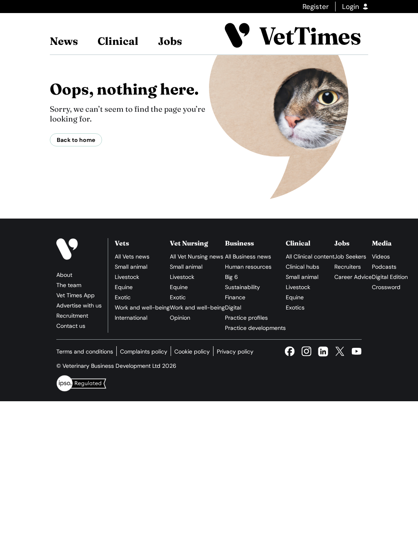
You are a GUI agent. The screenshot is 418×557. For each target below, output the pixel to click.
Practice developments (255, 328)
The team (68, 285)
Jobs (170, 41)
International (131, 317)
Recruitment (72, 315)
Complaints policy (143, 351)
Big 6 (231, 277)
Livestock (127, 277)
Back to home (76, 140)
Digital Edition (390, 277)
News (64, 41)
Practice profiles (246, 317)
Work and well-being (142, 307)
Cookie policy (192, 351)
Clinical (118, 41)
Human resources (248, 266)
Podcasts (384, 266)
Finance (235, 297)
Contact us (70, 325)
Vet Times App (75, 295)
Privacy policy (235, 351)
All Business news (248, 256)
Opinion (180, 317)
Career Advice (353, 277)
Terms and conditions (84, 351)
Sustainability (242, 287)
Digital (233, 307)
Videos (381, 256)
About (64, 274)
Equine (124, 287)
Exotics (295, 307)
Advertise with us (79, 305)
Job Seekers (350, 256)
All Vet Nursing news (196, 256)
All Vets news (132, 256)
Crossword (386, 287)
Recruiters (347, 266)
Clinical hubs (302, 266)
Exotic (123, 297)
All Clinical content (310, 256)
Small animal (131, 266)
